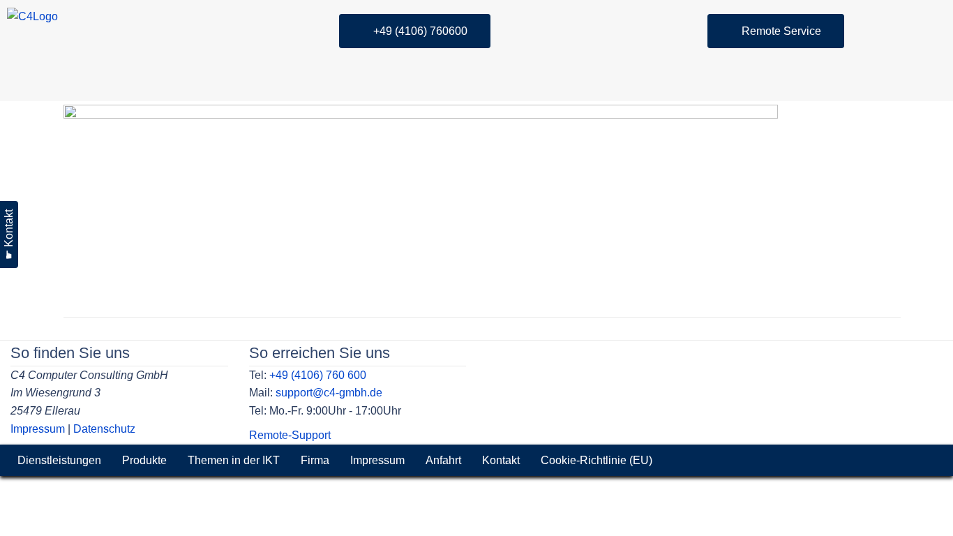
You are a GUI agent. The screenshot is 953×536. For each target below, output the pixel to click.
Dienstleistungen (59, 460)
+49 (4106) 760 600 (317, 375)
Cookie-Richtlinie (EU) (596, 460)
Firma (315, 460)
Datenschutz (104, 429)
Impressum (37, 429)
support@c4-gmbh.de (329, 393)
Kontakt (501, 460)
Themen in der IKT (234, 460)
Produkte (144, 460)
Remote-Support (290, 435)
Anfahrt (443, 460)
